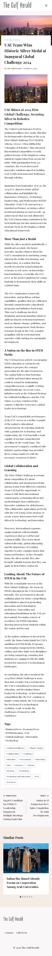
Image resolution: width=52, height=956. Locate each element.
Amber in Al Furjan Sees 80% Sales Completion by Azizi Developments (39, 805)
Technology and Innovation (18, 776)
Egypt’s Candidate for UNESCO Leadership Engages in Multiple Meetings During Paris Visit (13, 807)
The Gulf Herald (14, 68)
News (6, 40)
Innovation (39, 759)
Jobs (8, 765)
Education (10, 759)
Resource (18, 765)
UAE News (15, 40)
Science (31, 765)
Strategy (10, 770)
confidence (27, 753)
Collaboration (12, 753)
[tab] (20, 897)
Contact (9, 932)
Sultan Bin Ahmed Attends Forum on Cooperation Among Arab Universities (23, 883)
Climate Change (35, 748)
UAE (36, 776)
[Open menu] (46, 5)
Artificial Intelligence (15, 748)
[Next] (43, 869)
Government (25, 759)
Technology (23, 770)
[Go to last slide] (8, 869)
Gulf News (21, 932)
